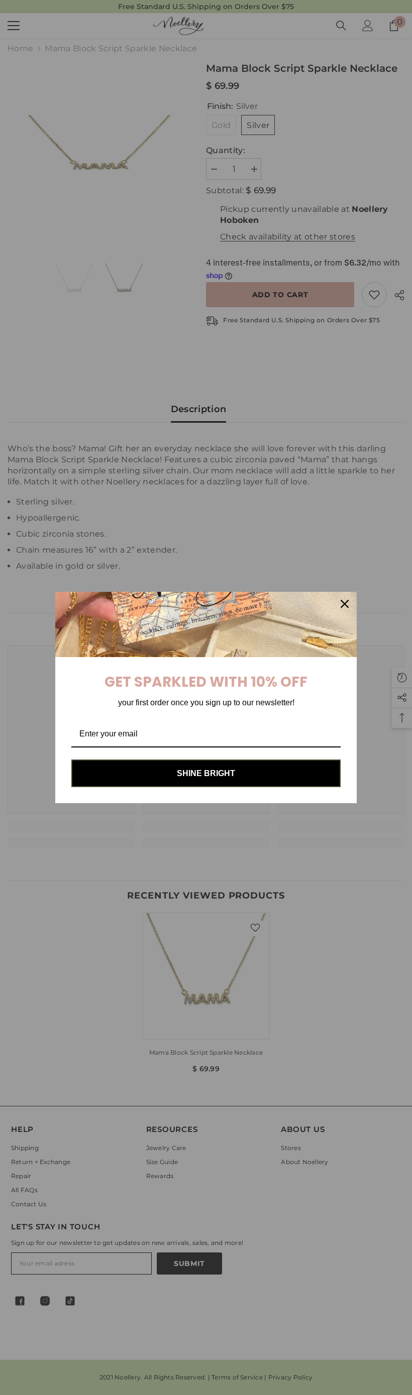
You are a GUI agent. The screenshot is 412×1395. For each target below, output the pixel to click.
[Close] (345, 604)
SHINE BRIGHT (206, 773)
